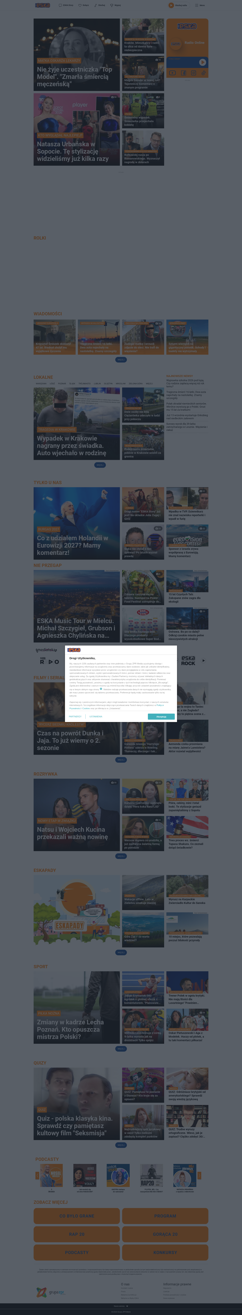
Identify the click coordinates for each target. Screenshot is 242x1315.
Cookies (86, 708)
